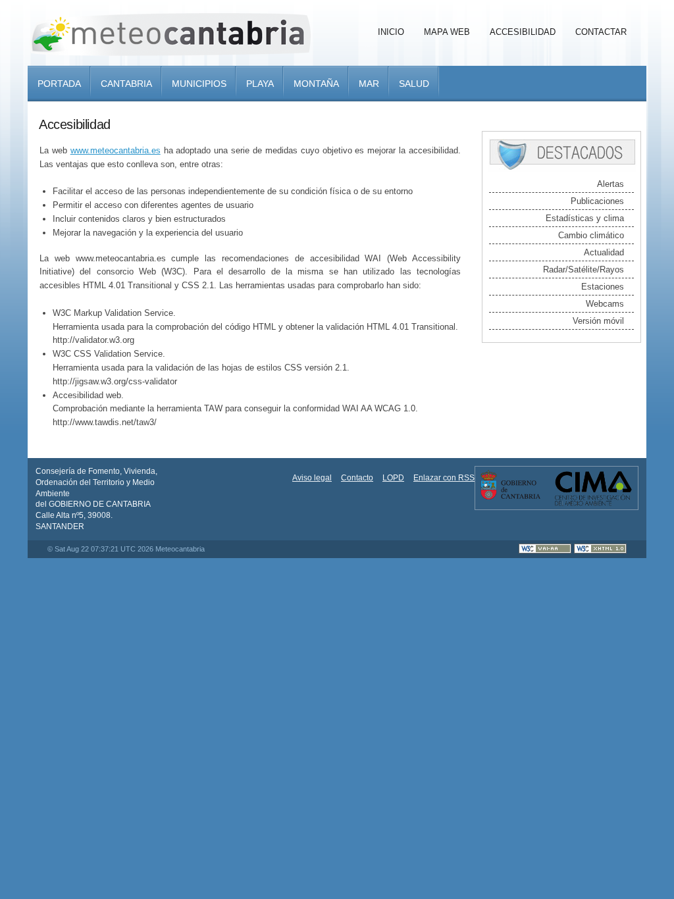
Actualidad (604, 252)
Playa (260, 83)
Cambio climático (591, 235)
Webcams (605, 304)
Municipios (199, 83)
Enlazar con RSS (444, 477)
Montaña (316, 83)
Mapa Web (447, 32)
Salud (414, 83)
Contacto (357, 477)
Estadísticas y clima (585, 218)
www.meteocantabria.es (115, 150)
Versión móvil (598, 321)
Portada (59, 83)
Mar (369, 83)
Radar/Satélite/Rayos (583, 269)
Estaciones (602, 287)
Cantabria (126, 83)
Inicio (391, 32)
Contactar (601, 32)
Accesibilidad (523, 32)
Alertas (610, 184)
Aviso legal (312, 477)
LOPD (393, 477)
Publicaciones (597, 201)
